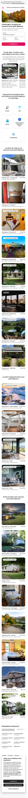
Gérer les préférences (13, 788)
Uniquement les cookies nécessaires (13, 785)
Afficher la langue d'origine (18, 3)
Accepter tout (13, 781)
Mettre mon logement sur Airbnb (15, 7)
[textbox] (7, 40)
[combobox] (13, 35)
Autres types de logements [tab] (8, 729)
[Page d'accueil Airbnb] (3, 7)
